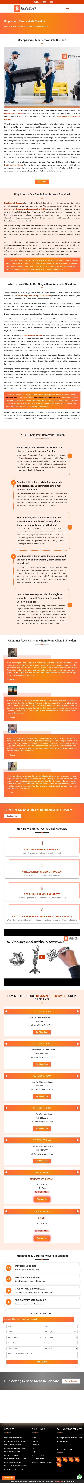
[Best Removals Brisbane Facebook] (59, 1460)
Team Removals (58, 1481)
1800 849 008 (11, 398)
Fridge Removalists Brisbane (14, 1469)
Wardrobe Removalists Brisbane (15, 1459)
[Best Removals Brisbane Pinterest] (77, 1460)
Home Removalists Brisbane (13, 1438)
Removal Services (38, 1455)
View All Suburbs (71, 1381)
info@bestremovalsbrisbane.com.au (47, 398)
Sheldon (21, 26)
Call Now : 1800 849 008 (43, 2)
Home (6, 26)
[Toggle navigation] (67, 8)
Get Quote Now (12, 816)
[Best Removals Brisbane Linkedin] (71, 1460)
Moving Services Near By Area (42, 1462)
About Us (35, 1441)
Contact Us (42, 1199)
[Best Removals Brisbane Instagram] (65, 1460)
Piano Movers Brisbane (12, 1452)
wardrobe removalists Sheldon (35, 209)
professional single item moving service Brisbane (33, 296)
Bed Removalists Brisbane (13, 1462)
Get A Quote (42, 182)
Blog (33, 1448)
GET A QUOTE (42, 1362)
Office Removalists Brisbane (13, 1445)
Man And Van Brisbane (12, 1455)
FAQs (34, 1452)
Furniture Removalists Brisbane (14, 1441)
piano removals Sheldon (13, 209)
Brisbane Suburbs (38, 1459)
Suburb (13, 26)
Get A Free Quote (42, 1032)
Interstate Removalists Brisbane (15, 1448)
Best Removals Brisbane (13, 113)
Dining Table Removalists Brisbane (15, 1466)
